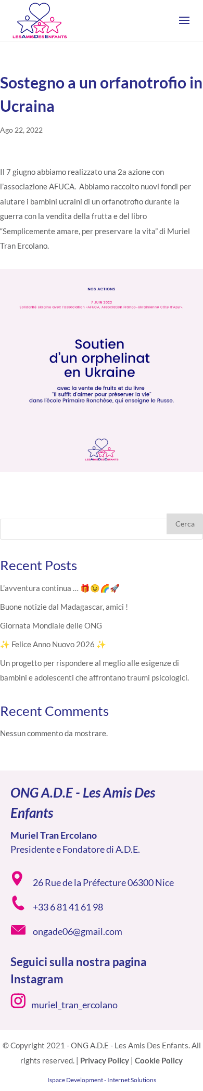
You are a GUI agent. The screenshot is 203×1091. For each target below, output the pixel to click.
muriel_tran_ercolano (74, 1004)
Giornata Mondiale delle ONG (51, 625)
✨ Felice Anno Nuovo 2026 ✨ (53, 644)
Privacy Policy (104, 1060)
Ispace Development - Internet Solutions (101, 1080)
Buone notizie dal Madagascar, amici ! (64, 606)
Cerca (185, 523)
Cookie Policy (159, 1060)
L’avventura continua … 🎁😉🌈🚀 (60, 588)
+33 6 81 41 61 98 (68, 907)
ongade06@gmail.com (77, 931)
